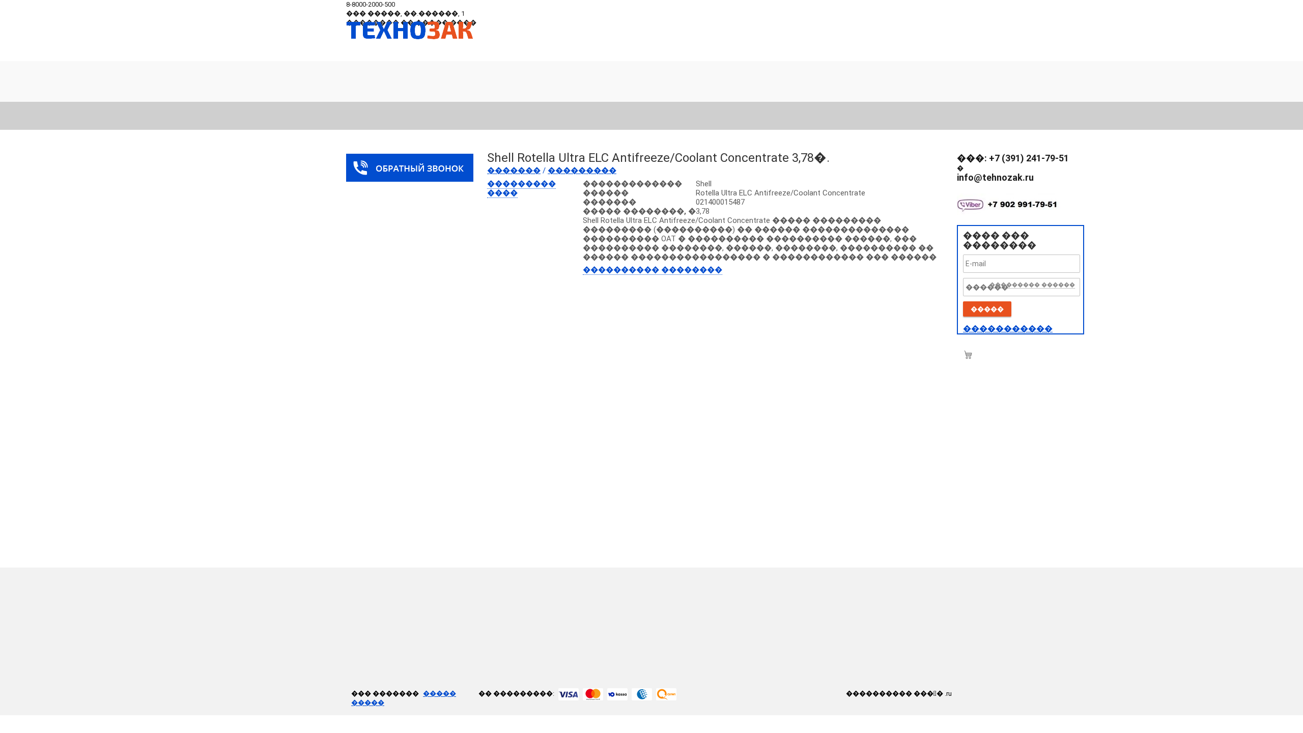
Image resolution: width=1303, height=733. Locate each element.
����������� (1008, 328)
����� (987, 309)
